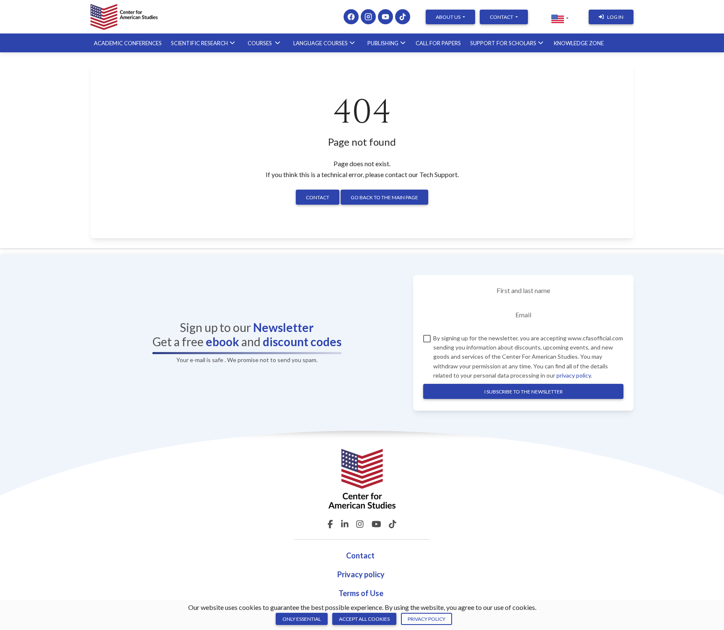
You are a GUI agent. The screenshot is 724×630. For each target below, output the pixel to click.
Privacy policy (361, 574)
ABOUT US (448, 17)
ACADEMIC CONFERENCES (128, 43)
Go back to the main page (384, 197)
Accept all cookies (364, 619)
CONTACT (502, 17)
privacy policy (573, 375)
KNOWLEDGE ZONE (579, 43)
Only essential (301, 619)
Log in (615, 17)
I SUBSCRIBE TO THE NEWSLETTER (523, 391)
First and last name (523, 290)
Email (523, 315)
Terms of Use (361, 593)
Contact (317, 197)
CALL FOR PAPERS (438, 43)
